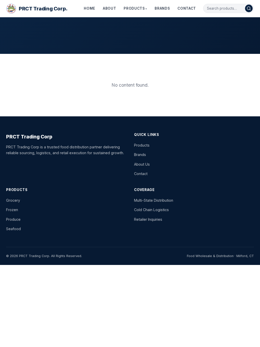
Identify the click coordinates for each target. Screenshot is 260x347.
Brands (162, 8)
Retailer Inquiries (148, 219)
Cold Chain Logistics (151, 210)
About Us (142, 164)
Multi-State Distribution (153, 200)
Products (134, 8)
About (109, 8)
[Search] (249, 8)
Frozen (12, 210)
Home (89, 8)
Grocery (13, 200)
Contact (186, 8)
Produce (13, 219)
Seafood (13, 229)
